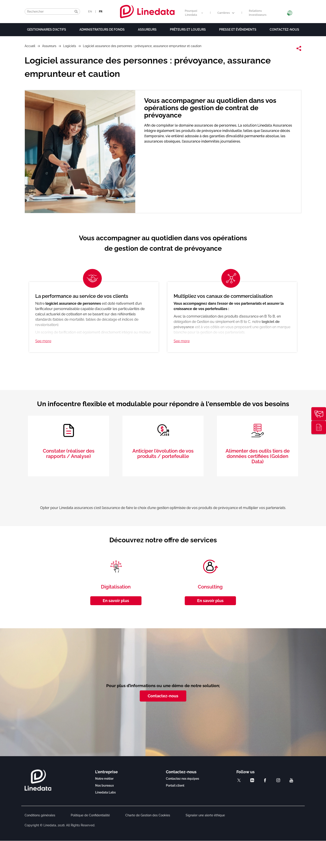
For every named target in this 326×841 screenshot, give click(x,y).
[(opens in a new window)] (239, 780)
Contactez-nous (284, 29)
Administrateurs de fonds (102, 29)
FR (100, 11)
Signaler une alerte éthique (205, 815)
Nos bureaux (104, 785)
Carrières (223, 12)
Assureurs (147, 29)
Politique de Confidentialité (90, 815)
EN (90, 11)
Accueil (30, 46)
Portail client (175, 785)
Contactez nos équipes (182, 778)
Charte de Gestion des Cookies (147, 815)
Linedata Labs (105, 792)
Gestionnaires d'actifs (46, 29)
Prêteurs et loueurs (188, 29)
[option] (163, 313)
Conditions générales (40, 815)
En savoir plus (116, 600)
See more (43, 341)
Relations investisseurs (257, 13)
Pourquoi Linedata (191, 13)
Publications (318, 427)
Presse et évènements (237, 29)
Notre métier (104, 778)
